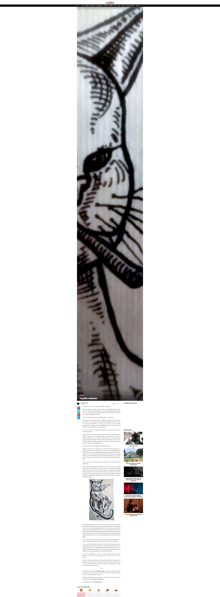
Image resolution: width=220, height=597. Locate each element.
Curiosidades (99, 5)
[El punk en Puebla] (133, 438)
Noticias (106, 5)
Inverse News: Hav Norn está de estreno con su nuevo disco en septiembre (133, 480)
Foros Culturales (130, 5)
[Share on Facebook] (78, 408)
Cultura (123, 5)
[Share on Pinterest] (78, 414)
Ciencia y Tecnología (90, 5)
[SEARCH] (142, 6)
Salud (115, 5)
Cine (119, 5)
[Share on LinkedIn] (78, 417)
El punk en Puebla (133, 446)
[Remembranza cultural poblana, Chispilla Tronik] (133, 506)
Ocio (83, 5)
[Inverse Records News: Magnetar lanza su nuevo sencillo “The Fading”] (133, 488)
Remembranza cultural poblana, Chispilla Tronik (133, 515)
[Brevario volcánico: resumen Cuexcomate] (133, 455)
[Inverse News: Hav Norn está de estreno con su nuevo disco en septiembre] (133, 472)
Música (111, 5)
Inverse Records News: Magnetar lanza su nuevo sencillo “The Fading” (133, 496)
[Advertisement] (133, 418)
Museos (137, 5)
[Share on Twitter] (78, 411)
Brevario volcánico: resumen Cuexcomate (133, 464)
